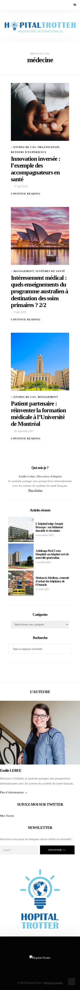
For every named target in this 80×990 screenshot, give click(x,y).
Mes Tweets (7, 815)
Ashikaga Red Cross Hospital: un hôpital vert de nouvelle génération (52, 554)
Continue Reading (26, 193)
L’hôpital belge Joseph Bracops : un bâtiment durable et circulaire (49, 527)
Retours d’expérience (28, 152)
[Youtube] (47, 490)
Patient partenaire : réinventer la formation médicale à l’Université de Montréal (38, 413)
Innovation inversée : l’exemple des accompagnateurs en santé (35, 169)
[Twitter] (44, 490)
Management (24, 271)
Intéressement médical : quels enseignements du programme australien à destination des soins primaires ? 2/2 (39, 291)
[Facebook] (30, 964)
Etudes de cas (25, 147)
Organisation (49, 147)
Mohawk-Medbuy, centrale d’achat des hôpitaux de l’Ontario (52, 581)
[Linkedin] (50, 490)
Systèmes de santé (50, 271)
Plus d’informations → (13, 792)
